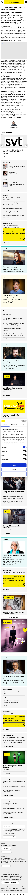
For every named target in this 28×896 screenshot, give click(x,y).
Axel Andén (13, 887)
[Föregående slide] (2, 146)
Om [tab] (23, 424)
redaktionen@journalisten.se (10, 743)
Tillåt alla (14, 465)
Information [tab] (14, 424)
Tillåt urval (14, 469)
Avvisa (14, 473)
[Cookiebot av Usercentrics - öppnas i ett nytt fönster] (21, 421)
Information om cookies (16, 890)
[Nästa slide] (26, 146)
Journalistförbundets (20, 30)
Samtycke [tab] (5, 424)
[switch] (25, 451)
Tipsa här (14, 742)
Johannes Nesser (6, 26)
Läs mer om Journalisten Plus (10, 882)
